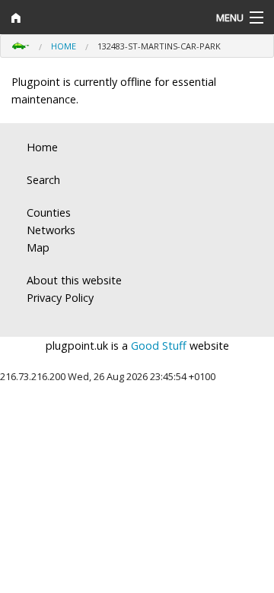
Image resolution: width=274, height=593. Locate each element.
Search (43, 180)
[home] (103, 17)
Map (38, 247)
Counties (49, 212)
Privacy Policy (60, 297)
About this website (74, 280)
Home (63, 46)
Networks (51, 230)
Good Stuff (158, 345)
